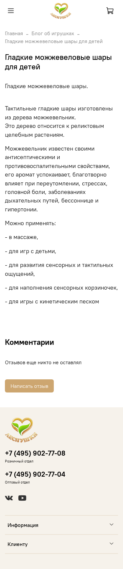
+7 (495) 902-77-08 (35, 453)
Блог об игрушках (52, 33)
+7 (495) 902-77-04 (35, 474)
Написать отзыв (29, 386)
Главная (14, 33)
